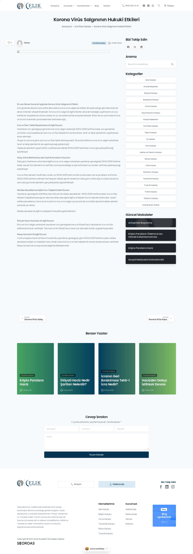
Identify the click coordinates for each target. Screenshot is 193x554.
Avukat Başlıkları (151, 86)
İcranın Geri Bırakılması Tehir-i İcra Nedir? (115, 380)
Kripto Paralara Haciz (32, 382)
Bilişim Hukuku (150, 93)
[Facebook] (144, 5)
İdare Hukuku (151, 132)
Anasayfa (67, 26)
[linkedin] (148, 5)
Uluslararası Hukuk (150, 205)
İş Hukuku (150, 139)
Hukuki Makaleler (150, 119)
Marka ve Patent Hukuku (151, 152)
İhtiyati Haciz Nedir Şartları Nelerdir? (75, 382)
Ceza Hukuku (151, 106)
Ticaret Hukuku (151, 185)
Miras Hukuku (151, 159)
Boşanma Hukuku (150, 100)
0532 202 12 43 (132, 5)
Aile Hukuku (150, 80)
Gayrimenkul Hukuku (151, 113)
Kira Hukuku (150, 146)
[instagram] (153, 5)
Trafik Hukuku (151, 192)
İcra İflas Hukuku (83, 26)
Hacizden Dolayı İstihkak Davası (154, 382)
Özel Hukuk (151, 165)
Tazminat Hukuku (151, 178)
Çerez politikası (97, 548)
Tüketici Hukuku (151, 198)
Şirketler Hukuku (150, 172)
